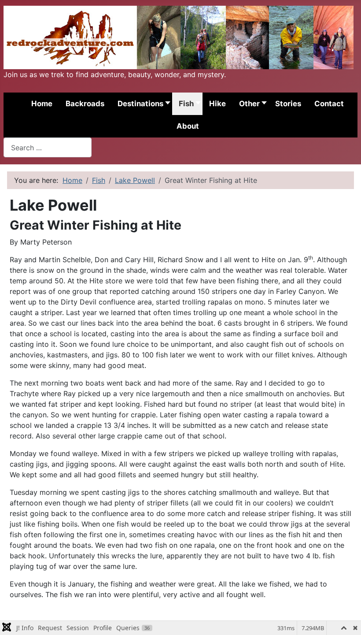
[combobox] (48, 147)
